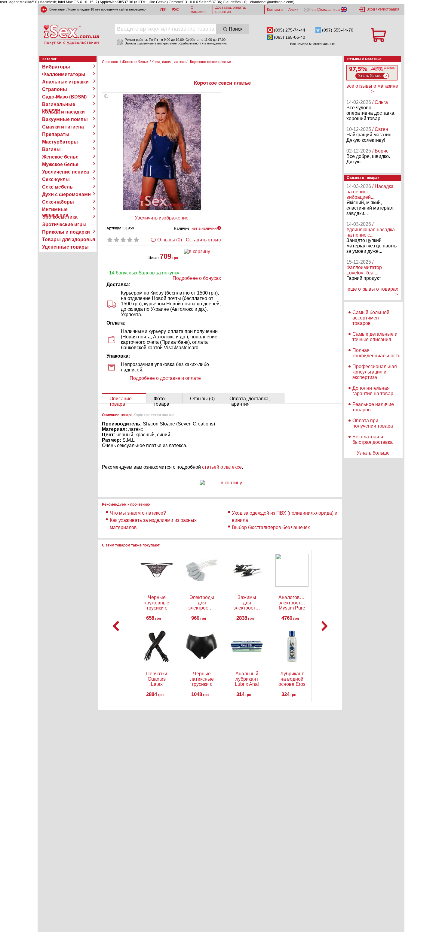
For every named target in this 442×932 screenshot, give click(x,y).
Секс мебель (57, 186)
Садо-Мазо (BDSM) (64, 96)
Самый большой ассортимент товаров (370, 318)
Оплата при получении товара (372, 423)
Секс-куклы (56, 179)
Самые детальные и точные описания (374, 336)
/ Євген (380, 129)
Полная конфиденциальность (376, 353)
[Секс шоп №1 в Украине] (71, 35)
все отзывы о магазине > (372, 88)
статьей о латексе (222, 467)
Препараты (55, 134)
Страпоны (54, 89)
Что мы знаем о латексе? (138, 513)
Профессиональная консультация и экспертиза (374, 372)
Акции (293, 10)
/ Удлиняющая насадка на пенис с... (370, 230)
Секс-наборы (58, 201)
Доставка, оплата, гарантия (230, 9)
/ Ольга (380, 102)
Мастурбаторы (60, 141)
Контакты (275, 10)
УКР (163, 10)
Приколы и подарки (66, 232)
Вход (371, 9)
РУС (175, 10)
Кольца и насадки (63, 111)
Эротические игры (64, 224)
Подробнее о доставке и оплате (165, 378)
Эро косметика (60, 216)
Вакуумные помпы (65, 119)
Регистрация (388, 9)
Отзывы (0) (169, 239)
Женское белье (60, 156)
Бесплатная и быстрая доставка (372, 439)
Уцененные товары (65, 247)
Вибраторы (56, 66)
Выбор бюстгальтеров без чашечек (271, 527)
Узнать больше (373, 452)
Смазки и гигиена (63, 126)
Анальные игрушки (65, 81)
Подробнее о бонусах (197, 278)
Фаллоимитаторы (63, 74)
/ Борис (380, 150)
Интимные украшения (55, 209)
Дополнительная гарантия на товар (372, 391)
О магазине (199, 9)
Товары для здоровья (68, 239)
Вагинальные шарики (58, 104)
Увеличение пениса (65, 171)
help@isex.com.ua (324, 10)
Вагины (51, 149)
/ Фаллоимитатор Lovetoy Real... (364, 267)
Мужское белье (60, 164)
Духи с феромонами (66, 194)
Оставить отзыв (203, 239)
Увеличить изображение (162, 217)
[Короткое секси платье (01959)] (106, 96)
